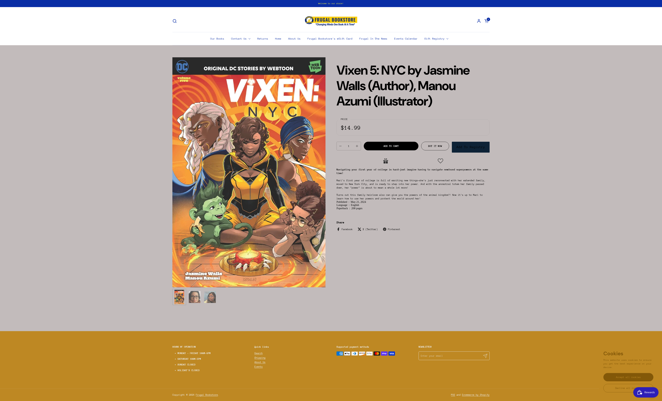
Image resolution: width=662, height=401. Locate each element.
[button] (174, 21)
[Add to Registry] (385, 160)
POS (453, 394)
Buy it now (435, 146)
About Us (259, 362)
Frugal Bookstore (207, 394)
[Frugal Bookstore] (331, 21)
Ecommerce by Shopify (476, 394)
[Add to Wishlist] (440, 160)
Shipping (259, 357)
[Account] (479, 21)
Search (258, 353)
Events (258, 366)
